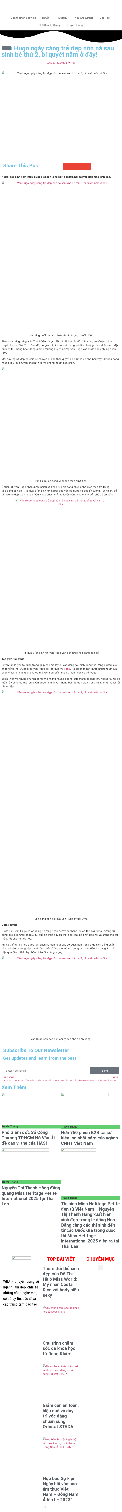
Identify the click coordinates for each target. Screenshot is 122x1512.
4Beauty (62, 17)
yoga (67, 668)
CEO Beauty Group (50, 25)
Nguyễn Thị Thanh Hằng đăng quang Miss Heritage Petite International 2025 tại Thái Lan (31, 1195)
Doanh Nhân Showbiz (23, 17)
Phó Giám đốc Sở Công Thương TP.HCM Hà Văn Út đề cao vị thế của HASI (28, 1138)
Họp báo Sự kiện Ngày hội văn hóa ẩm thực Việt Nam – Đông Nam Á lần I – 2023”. (60, 1489)
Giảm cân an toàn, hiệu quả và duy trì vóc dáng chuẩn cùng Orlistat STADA (61, 1416)
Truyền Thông (75, 25)
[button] (66, 166)
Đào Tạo (105, 17)
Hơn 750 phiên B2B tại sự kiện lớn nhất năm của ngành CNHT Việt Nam (89, 1138)
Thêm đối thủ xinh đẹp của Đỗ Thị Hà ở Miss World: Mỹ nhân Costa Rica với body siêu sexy (61, 1282)
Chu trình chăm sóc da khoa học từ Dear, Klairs (59, 1348)
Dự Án (45, 17)
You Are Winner (84, 17)
